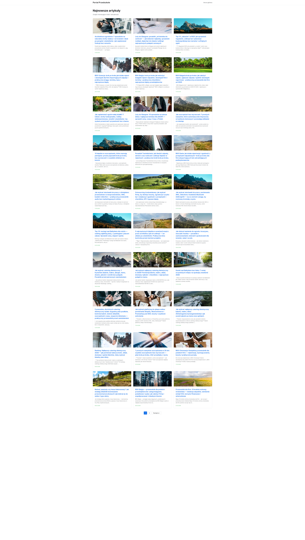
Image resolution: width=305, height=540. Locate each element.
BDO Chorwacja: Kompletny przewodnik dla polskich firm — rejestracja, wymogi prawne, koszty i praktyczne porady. (193, 353)
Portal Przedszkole (101, 2)
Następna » (156, 413)
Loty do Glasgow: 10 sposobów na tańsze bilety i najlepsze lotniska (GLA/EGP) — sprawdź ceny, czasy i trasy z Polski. (151, 117)
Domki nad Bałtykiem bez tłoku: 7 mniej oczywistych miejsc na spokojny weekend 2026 (192, 272)
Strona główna (207, 2)
